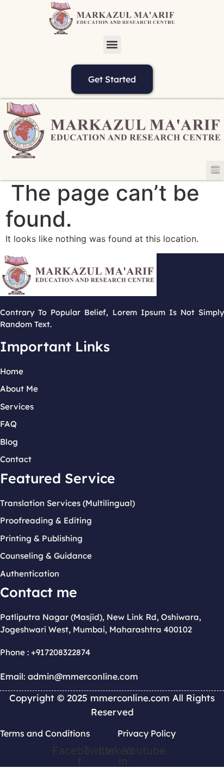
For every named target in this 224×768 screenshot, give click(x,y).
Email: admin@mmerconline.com (69, 676)
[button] (112, 45)
